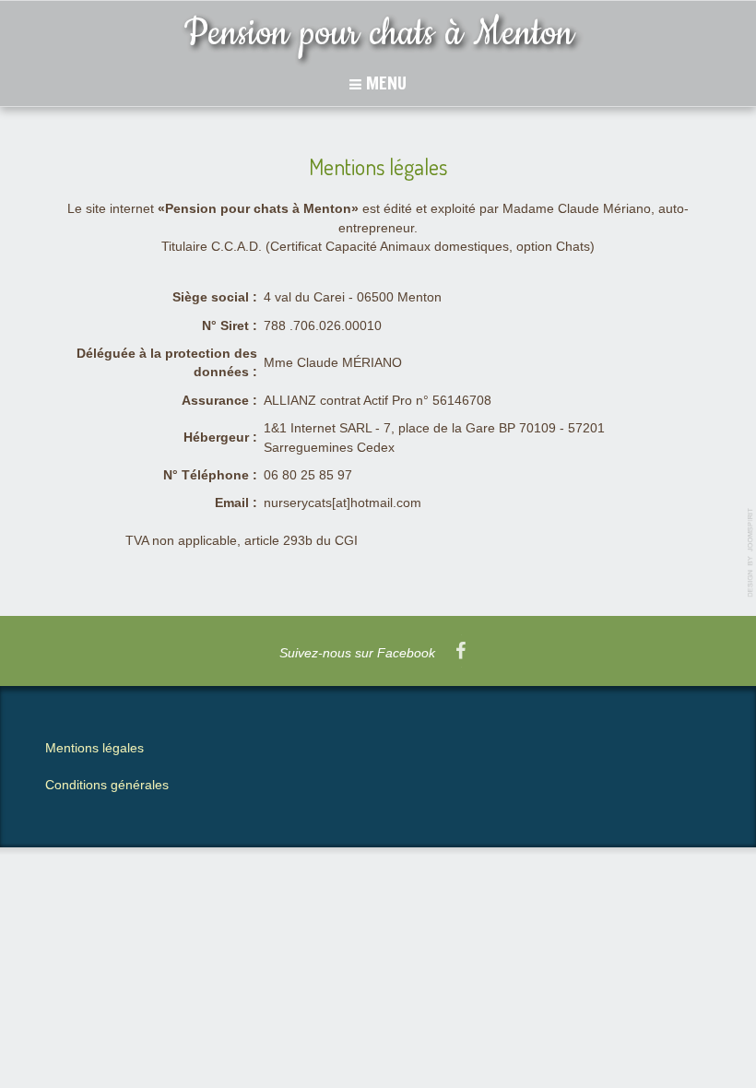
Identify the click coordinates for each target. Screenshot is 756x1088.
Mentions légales (94, 748)
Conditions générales (107, 785)
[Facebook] (461, 652)
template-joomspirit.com (751, 552)
